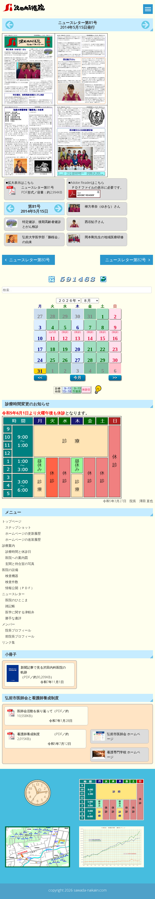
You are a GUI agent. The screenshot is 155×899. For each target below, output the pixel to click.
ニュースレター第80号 (29, 259)
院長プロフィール (16, 630)
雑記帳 (8, 606)
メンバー (8, 624)
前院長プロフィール (18, 636)
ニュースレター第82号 (125, 259)
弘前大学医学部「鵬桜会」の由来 (41, 239)
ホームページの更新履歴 (21, 533)
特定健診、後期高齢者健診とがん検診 (41, 224)
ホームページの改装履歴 (21, 539)
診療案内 (8, 545)
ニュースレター (13, 594)
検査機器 (10, 576)
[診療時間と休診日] (61, 497)
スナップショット (16, 527)
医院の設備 (10, 570)
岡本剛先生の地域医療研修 (104, 237)
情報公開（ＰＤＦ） (18, 588)
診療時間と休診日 (16, 551)
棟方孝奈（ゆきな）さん (102, 206)
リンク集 (8, 642)
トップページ (11, 521)
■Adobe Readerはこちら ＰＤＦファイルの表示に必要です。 (95, 185)
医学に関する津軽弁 (18, 612)
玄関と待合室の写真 (18, 563)
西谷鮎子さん (94, 222)
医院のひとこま (15, 600)
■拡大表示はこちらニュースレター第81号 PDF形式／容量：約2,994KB (34, 187)
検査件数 (10, 582)
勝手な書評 (11, 618)
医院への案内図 (15, 557)
